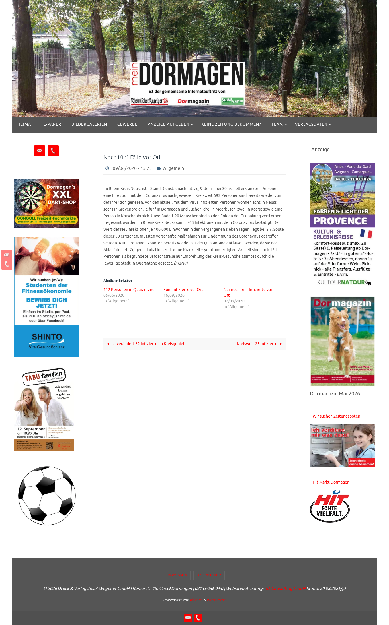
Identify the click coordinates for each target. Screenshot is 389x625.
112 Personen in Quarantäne (129, 289)
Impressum (178, 575)
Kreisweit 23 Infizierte (257, 343)
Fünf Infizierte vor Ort (183, 289)
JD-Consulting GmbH (285, 588)
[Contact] (6, 255)
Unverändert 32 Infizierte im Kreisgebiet (148, 343)
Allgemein (173, 168)
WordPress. (216, 599)
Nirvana (196, 599)
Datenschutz (209, 575)
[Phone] (6, 264)
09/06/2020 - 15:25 (132, 168)
